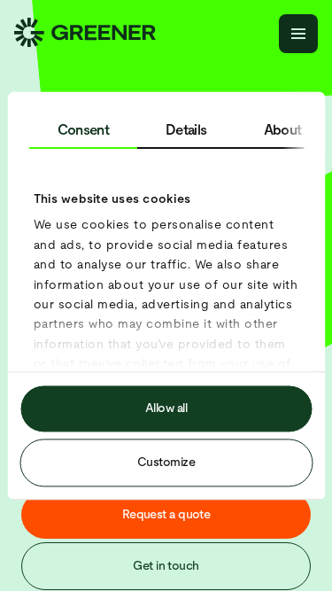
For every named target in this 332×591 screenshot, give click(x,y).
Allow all (166, 407)
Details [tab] (186, 129)
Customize (166, 462)
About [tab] (282, 129)
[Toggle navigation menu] (298, 33)
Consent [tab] (83, 129)
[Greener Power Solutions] (85, 34)
